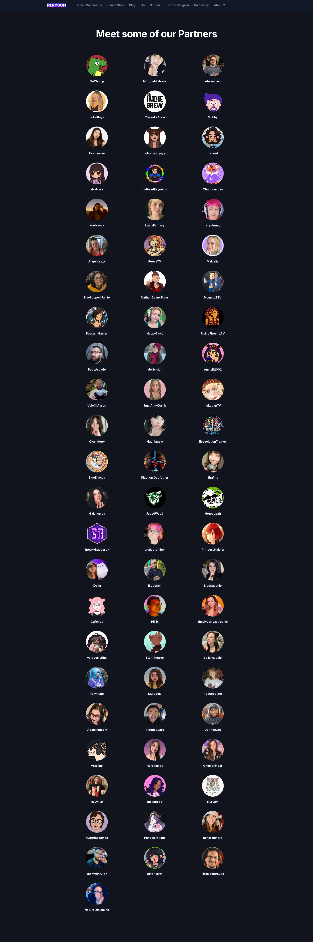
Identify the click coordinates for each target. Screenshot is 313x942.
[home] (56, 5)
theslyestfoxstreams (213, 621)
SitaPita (212, 477)
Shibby (213, 117)
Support (155, 5)
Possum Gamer (97, 333)
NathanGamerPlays (155, 297)
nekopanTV (213, 405)
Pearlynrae (97, 153)
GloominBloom (97, 729)
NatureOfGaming (97, 910)
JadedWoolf (154, 513)
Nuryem (212, 802)
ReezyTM (154, 261)
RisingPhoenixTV (213, 333)
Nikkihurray (97, 513)
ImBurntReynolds (155, 189)
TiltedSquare (155, 729)
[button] (219, 5)
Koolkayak (96, 225)
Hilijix (154, 621)
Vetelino (97, 766)
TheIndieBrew (155, 117)
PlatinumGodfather (154, 477)
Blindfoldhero (212, 838)
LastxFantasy (154, 225)
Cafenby (97, 621)
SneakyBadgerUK (96, 549)
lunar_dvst (154, 874)
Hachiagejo (155, 441)
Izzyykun (97, 802)
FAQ (143, 5)
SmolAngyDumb (154, 405)
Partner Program (178, 5)
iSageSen (155, 585)
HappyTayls (155, 333)
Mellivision (154, 369)
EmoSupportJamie (97, 297)
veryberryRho (97, 657)
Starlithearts (155, 657)
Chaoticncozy (213, 189)
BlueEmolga (97, 477)
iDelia (97, 585)
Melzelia (213, 261)
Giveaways (202, 5)
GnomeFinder (212, 766)
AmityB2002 (213, 369)
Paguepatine (213, 693)
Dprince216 (213, 729)
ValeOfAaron (96, 405)
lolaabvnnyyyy (155, 153)
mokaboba (154, 802)
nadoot (213, 153)
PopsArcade (97, 369)
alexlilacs (97, 189)
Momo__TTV (213, 297)
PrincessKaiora (213, 549)
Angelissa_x (96, 261)
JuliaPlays (97, 117)
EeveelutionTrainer (212, 441)
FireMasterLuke (213, 874)
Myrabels (154, 693)
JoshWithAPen (96, 874)
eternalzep (213, 81)
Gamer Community (89, 5)
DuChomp (97, 81)
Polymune (97, 693)
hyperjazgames (97, 838)
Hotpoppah (213, 513)
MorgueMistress (154, 81)
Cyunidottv (97, 441)
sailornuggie (213, 657)
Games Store (115, 5)
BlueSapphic (213, 585)
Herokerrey (155, 766)
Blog (132, 5)
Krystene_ (213, 225)
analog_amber (155, 549)
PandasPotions (155, 838)
